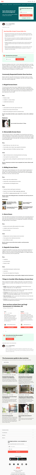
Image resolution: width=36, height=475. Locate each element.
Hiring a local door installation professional (12, 46)
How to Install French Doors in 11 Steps (27, 203)
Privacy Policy (20, 470)
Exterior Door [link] (24, 4)
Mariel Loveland (21, 374)
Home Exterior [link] (10, 4)
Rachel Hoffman (12, 23)
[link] (10, 319)
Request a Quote (11, 327)
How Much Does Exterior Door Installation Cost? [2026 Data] (28, 207)
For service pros (4, 432)
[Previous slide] (3, 331)
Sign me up (18, 451)
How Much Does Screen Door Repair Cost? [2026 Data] (9, 397)
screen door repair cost (20, 191)
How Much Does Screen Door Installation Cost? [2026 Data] (8, 377)
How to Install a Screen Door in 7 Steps (18, 123)
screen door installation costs (14, 294)
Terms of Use (15, 470)
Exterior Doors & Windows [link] (17, 4)
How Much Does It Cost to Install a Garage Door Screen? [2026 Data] (25, 377)
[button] (3, 331)
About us (3, 437)
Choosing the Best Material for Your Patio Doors (12, 208)
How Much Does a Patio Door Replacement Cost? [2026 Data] (12, 203)
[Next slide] (5, 331)
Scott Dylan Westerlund (6, 374)
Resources (3, 435)
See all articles (6, 362)
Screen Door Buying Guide (7, 415)
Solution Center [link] (4, 4)
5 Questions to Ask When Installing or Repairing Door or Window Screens (26, 397)
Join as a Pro (29, 1)
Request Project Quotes (26, 15)
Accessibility (18, 471)
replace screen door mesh (14, 193)
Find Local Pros (19, 59)
